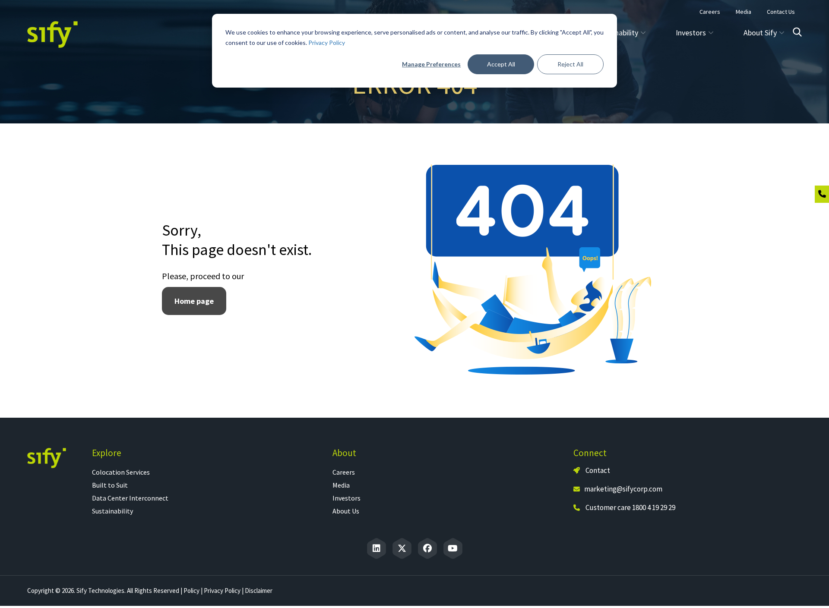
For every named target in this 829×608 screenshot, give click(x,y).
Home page (194, 301)
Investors (346, 498)
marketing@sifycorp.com (623, 489)
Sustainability (112, 511)
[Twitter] (401, 548)
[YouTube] (452, 548)
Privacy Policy (326, 42)
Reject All (570, 64)
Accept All (501, 64)
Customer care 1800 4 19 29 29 (630, 507)
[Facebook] (427, 548)
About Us (345, 511)
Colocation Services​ (121, 472)
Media (341, 485)
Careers (343, 472)
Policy (191, 590)
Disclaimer (258, 590)
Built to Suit (110, 485)
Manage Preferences (431, 64)
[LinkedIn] (376, 548)
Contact (597, 470)
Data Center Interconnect (130, 498)
